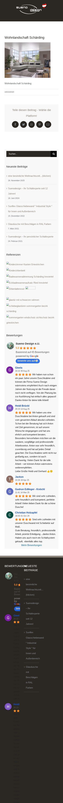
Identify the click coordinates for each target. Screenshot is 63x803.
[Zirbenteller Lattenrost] (15, 289)
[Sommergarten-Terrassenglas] (31, 308)
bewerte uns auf (26, 360)
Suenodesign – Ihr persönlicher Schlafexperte (30, 236)
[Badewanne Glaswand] (27, 283)
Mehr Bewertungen (31, 545)
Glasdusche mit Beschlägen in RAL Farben (29, 224)
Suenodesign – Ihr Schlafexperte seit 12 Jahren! (31, 613)
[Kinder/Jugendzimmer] (25, 264)
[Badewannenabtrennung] (30, 277)
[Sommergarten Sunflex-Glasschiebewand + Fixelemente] (31, 320)
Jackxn (19, 477)
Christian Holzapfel (26, 512)
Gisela (18, 367)
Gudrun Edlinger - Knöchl (30, 489)
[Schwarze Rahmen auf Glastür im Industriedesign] (22, 300)
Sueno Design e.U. (28, 343)
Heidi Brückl (22, 405)
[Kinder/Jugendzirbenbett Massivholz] (15, 271)
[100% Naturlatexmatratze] (30, 291)
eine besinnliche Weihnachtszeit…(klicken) (29, 176)
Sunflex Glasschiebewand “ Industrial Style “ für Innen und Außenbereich (31, 645)
